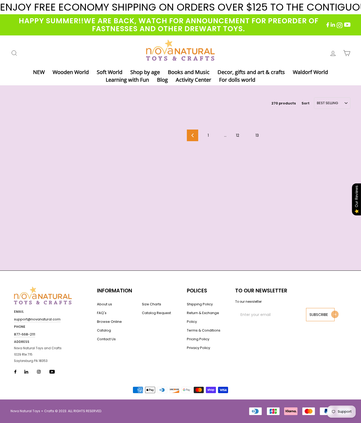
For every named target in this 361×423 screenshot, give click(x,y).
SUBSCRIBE (318, 314)
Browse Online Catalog (109, 326)
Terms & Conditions (203, 330)
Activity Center (193, 79)
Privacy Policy (198, 347)
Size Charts (151, 304)
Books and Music (189, 72)
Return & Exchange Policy (203, 317)
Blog (162, 79)
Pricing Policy (198, 339)
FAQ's (102, 312)
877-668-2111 (24, 334)
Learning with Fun (127, 79)
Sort (305, 103)
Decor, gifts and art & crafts (251, 72)
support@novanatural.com (37, 319)
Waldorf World (310, 72)
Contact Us (106, 339)
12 (237, 135)
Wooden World (71, 72)
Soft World (109, 72)
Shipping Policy (200, 304)
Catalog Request (156, 312)
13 (257, 135)
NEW (39, 72)
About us (104, 304)
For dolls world (237, 79)
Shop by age (145, 72)
